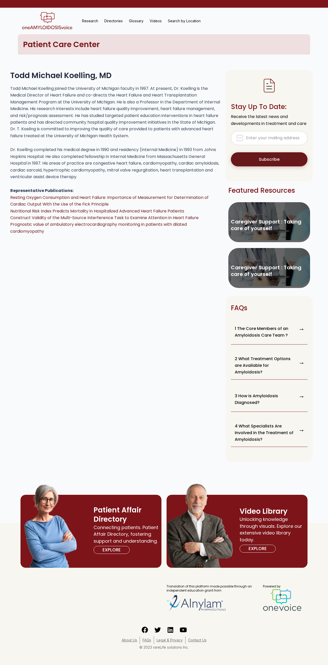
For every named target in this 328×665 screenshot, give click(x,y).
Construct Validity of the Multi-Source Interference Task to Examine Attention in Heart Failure (104, 218)
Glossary (136, 21)
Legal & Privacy (170, 640)
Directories (113, 21)
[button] (269, 332)
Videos (156, 21)
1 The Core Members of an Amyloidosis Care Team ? (261, 332)
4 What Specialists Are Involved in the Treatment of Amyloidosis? (264, 432)
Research (90, 21)
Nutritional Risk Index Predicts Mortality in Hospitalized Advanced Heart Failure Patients (97, 211)
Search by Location (184, 21)
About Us (129, 640)
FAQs (146, 640)
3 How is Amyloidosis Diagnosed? (256, 399)
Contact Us (197, 640)
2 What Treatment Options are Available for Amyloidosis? (263, 365)
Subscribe (269, 159)
